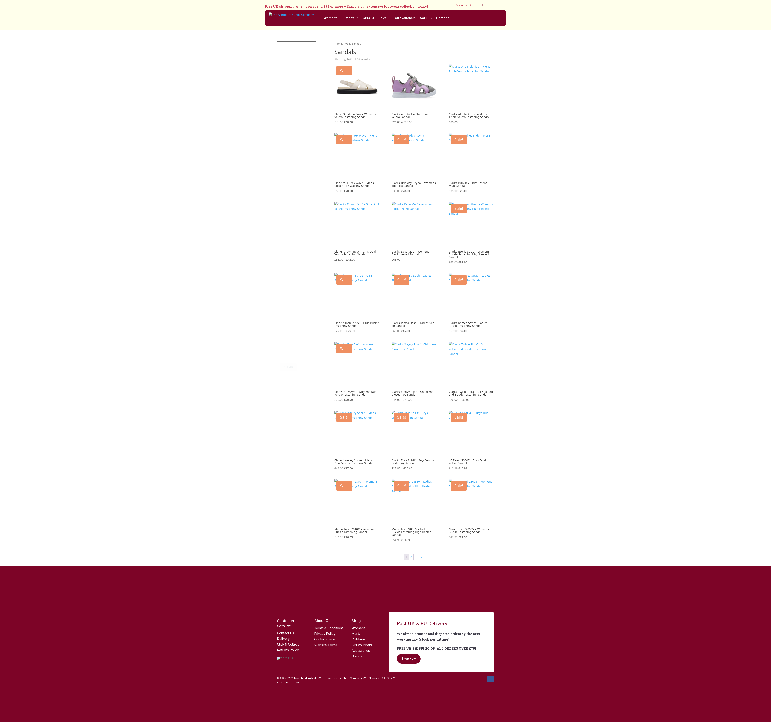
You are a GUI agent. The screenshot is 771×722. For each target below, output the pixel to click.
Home (338, 43)
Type (347, 43)
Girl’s (366, 18)
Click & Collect (288, 644)
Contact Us (285, 633)
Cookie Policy (324, 639)
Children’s (359, 639)
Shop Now (409, 658)
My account (463, 5)
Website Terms (325, 645)
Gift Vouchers (405, 18)
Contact (442, 18)
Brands (357, 656)
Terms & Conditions (328, 628)
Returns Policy (288, 650)
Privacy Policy (324, 634)
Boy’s (382, 18)
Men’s (350, 18)
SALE (424, 18)
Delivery (283, 639)
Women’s (330, 18)
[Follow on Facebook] (490, 679)
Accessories (361, 651)
